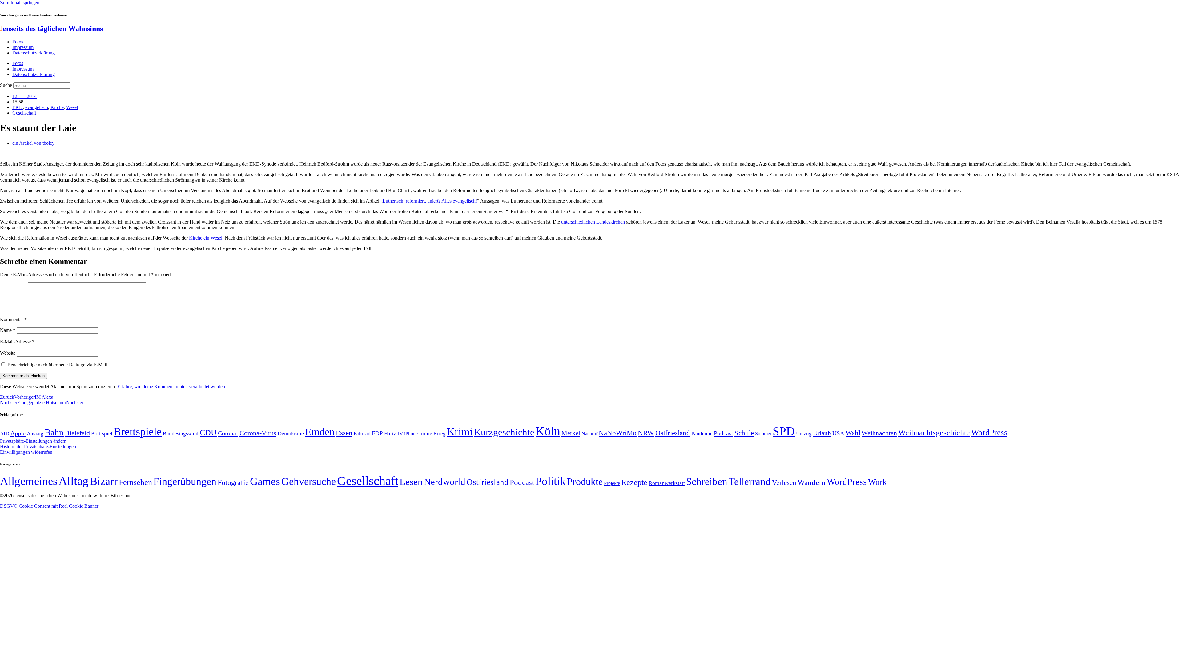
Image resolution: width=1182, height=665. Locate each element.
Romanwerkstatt (667, 483)
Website (7, 353)
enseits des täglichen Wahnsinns (51, 29)
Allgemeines (28, 481)
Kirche (57, 107)
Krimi (460, 432)
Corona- (228, 433)
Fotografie (233, 482)
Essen (344, 433)
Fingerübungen (184, 481)
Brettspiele (138, 431)
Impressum (23, 47)
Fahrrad (362, 434)
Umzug (804, 434)
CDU (208, 432)
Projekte (612, 483)
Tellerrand (750, 481)
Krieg (439, 433)
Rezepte (634, 482)
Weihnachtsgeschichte (934, 432)
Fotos (17, 41)
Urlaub (822, 433)
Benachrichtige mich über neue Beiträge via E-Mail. (57, 364)
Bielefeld (77, 433)
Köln (548, 431)
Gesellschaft (24, 112)
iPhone (411, 434)
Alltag (73, 480)
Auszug (35, 433)
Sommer (763, 434)
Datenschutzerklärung (33, 52)
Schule (744, 433)
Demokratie (291, 433)
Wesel (72, 107)
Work (877, 482)
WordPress (989, 432)
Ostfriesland (672, 433)
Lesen (411, 481)
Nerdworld (444, 481)
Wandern (812, 482)
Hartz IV (393, 433)
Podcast (723, 433)
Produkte (585, 481)
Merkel (570, 433)
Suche (6, 85)
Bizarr (104, 481)
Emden (320, 431)
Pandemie (702, 434)
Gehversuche (308, 481)
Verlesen (784, 482)
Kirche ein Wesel (205, 237)
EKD (17, 107)
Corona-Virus (257, 433)
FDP (377, 433)
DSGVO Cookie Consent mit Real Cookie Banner (49, 506)
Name (7, 330)
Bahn (54, 432)
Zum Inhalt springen (19, 2)
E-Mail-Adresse (17, 341)
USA (838, 433)
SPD (784, 431)
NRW (646, 433)
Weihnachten (879, 433)
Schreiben (706, 481)
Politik (550, 481)
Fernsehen (135, 482)
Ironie (425, 434)
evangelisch (36, 107)
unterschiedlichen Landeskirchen (593, 221)
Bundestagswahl (181, 434)
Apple (18, 433)
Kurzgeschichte (504, 432)
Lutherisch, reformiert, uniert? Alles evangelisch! (430, 201)
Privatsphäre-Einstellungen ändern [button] (33, 441)
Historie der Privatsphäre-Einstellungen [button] (38, 446)
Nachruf (589, 433)
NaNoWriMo (618, 433)
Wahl (853, 433)
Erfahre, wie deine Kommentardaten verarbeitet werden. (171, 386)
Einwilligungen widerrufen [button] (26, 452)
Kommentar (13, 319)
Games (265, 481)
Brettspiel (101, 434)
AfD (4, 434)
